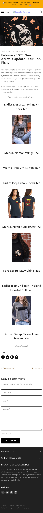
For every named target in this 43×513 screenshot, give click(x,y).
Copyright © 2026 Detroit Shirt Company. (14, 505)
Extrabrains (25, 508)
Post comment (11, 441)
